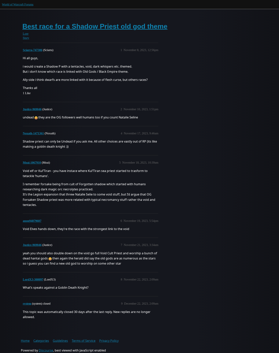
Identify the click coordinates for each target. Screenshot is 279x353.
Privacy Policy (109, 341)
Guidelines (60, 341)
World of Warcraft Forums (17, 4)
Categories (41, 341)
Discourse (46, 350)
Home (25, 341)
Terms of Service (83, 341)
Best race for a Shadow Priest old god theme (94, 26)
